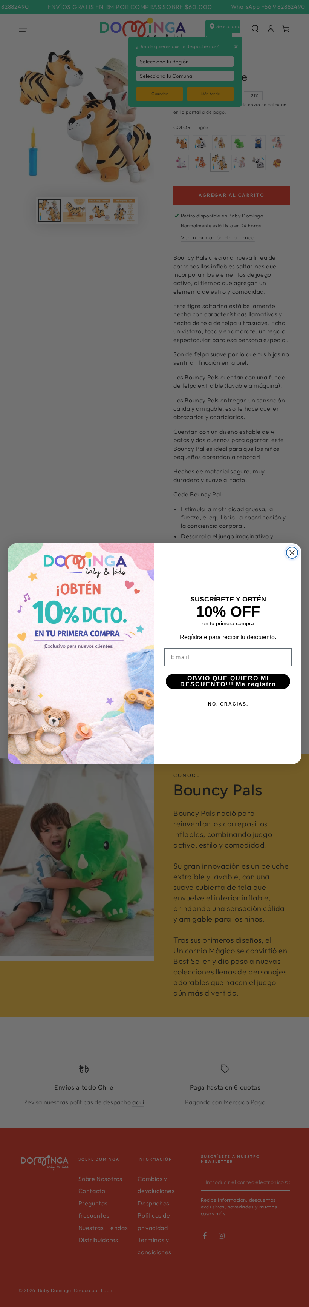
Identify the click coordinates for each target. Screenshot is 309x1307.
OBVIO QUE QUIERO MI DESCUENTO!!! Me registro (228, 681)
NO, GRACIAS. (228, 704)
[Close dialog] (292, 552)
